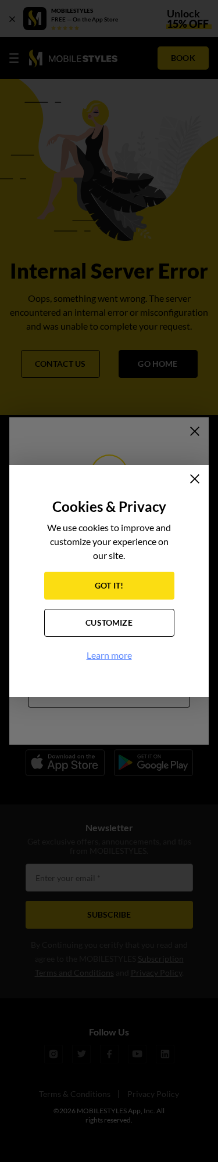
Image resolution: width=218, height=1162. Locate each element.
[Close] (194, 479)
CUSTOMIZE (109, 622)
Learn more (109, 655)
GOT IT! (109, 585)
